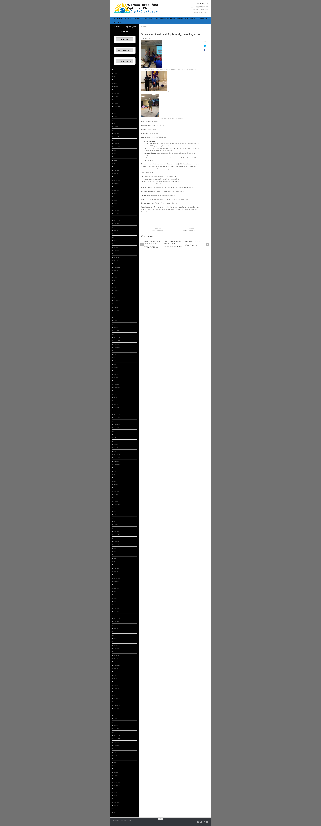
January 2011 (116, 692)
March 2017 (116, 444)
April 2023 (115, 203)
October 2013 (116, 581)
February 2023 (116, 210)
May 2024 (115, 160)
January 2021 (116, 294)
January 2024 (116, 173)
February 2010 (116, 728)
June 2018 (115, 394)
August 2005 (116, 789)
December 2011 (117, 655)
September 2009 (117, 745)
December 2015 (117, 494)
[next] (207, 244)
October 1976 (116, 809)
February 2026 (116, 90)
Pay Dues (193, 18)
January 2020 (116, 334)
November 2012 (117, 618)
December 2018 (117, 377)
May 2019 (115, 360)
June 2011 (115, 675)
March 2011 (116, 685)
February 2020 (116, 330)
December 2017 (117, 414)
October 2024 (116, 143)
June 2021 (115, 277)
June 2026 (115, 76)
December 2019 (117, 337)
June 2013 (115, 595)
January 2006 (116, 779)
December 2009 (117, 735)
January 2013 (116, 611)
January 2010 (116, 732)
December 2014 (117, 534)
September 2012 (117, 625)
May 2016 (115, 478)
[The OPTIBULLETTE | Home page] (137, 8)
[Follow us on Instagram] (133, 27)
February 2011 (116, 688)
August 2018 (116, 391)
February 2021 (116, 290)
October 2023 (116, 183)
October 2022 (116, 223)
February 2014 (116, 568)
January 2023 (116, 213)
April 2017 (115, 441)
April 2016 (115, 481)
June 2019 (115, 357)
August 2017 (116, 427)
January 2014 (116, 571)
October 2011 (116, 661)
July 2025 (115, 113)
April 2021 (115, 284)
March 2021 (116, 287)
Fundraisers (136, 18)
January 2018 (116, 411)
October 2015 (116, 501)
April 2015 (115, 521)
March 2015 (116, 524)
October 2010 (116, 702)
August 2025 (116, 110)
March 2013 (116, 605)
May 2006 (115, 765)
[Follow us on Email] (135, 27)
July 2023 (115, 193)
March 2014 (116, 564)
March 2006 (116, 772)
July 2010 (115, 712)
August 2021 (116, 270)
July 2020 (115, 314)
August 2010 (116, 708)
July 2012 (115, 631)
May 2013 (115, 598)
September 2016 (117, 464)
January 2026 (116, 93)
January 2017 (116, 451)
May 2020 (115, 320)
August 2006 (116, 762)
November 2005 (117, 785)
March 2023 (116, 207)
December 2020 (117, 297)
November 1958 (117, 812)
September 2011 (117, 665)
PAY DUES (124, 39)
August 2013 (116, 588)
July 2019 (115, 354)
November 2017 (117, 417)
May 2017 (115, 437)
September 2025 (117, 106)
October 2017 (116, 421)
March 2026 (116, 86)
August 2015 (116, 508)
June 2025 (115, 116)
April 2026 (115, 83)
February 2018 (116, 407)
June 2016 (115, 474)
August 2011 (116, 668)
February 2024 (116, 170)
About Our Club (117, 18)
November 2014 (117, 538)
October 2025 (116, 103)
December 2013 (117, 574)
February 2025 (116, 130)
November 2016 (117, 457)
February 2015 (116, 528)
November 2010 (117, 698)
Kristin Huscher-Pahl (152, 247)
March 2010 (116, 725)
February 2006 (116, 775)
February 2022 (116, 250)
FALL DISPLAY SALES (124, 50)
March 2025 (116, 126)
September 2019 (117, 347)
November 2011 (117, 658)
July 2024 (115, 153)
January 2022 (116, 253)
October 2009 (116, 742)
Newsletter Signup (182, 18)
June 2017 (115, 434)
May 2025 (115, 120)
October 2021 (116, 263)
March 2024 (116, 166)
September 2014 (117, 544)
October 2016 (116, 461)
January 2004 (116, 805)
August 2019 (116, 350)
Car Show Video (203, 18)
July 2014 (115, 551)
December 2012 (117, 615)
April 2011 (115, 682)
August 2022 (116, 230)
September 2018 (117, 387)
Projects (126, 18)
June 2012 (115, 635)
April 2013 (115, 601)
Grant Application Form (151, 18)
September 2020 (117, 307)
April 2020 (115, 324)
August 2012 (116, 628)
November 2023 (117, 180)
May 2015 (115, 518)
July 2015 (115, 511)
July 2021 (115, 273)
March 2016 (116, 484)
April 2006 (115, 768)
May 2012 (115, 638)
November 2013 (117, 578)
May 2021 (115, 280)
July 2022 (115, 233)
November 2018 (117, 381)
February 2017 (116, 447)
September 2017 (117, 424)
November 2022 (117, 220)
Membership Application (167, 18)
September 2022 (117, 227)
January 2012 (116, 651)
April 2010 (115, 722)
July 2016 (115, 471)
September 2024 (117, 146)
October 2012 (116, 621)
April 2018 (115, 401)
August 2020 (116, 310)
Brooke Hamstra (192, 245)
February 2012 (116, 648)
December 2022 (117, 217)
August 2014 (116, 548)
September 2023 (117, 187)
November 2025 (117, 100)
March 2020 (116, 327)
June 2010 (115, 715)
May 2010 (115, 718)
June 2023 (115, 197)
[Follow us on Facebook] (127, 27)
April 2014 (115, 561)
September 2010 (117, 705)
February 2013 (116, 608)
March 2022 (116, 247)
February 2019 (116, 370)
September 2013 (117, 585)
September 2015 (117, 504)
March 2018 (116, 404)
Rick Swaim (145, 38)
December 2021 (117, 257)
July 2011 (115, 671)
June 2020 (115, 317)
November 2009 (117, 738)
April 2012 (115, 641)
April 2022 (115, 243)
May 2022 (115, 240)
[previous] (142, 244)
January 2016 (116, 491)
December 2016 (117, 454)
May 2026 (115, 80)
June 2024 (115, 156)
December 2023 (117, 177)
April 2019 (115, 364)
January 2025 (116, 133)
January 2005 (116, 802)
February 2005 (116, 799)
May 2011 (115, 678)
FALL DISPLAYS (117, 22)
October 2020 (116, 304)
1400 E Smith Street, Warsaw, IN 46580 (200, 9)
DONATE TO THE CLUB (124, 61)
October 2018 (116, 384)
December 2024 (117, 136)
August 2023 (116, 190)
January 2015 (116, 531)
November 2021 (117, 260)
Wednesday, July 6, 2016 (192, 241)
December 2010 (117, 695)
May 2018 (115, 397)
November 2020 (117, 300)
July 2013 (115, 591)
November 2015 (117, 498)
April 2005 (115, 795)
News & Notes (144, 26)
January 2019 (116, 374)
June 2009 (115, 755)
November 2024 (117, 140)
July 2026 (115, 73)
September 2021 (117, 267)
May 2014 (115, 558)
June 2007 (115, 758)
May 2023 (115, 200)
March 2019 (116, 367)
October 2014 (116, 541)
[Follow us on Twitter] (130, 27)
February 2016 (116, 488)
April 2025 (115, 123)
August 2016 (116, 467)
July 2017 (115, 431)
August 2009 (116, 748)
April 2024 (115, 163)
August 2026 (116, 69)
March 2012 (116, 645)
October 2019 (116, 344)
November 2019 (117, 340)
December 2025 (117, 96)
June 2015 (115, 514)
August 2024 (116, 150)
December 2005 (117, 782)
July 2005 (115, 792)
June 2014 (115, 554)
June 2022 (115, 237)
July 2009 (115, 752)
